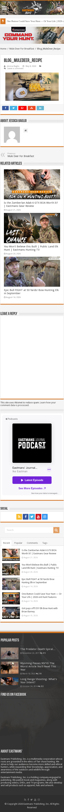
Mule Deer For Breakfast (21, 48)
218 (40, 673)
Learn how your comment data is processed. (28, 404)
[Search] (56, 530)
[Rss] (19, 517)
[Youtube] (38, 517)
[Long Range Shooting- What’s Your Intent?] (9, 681)
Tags (44, 543)
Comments (32, 543)
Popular (18, 543)
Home (3, 48)
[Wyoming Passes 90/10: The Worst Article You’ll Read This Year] (9, 668)
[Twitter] (32, 517)
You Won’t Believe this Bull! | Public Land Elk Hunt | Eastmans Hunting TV (31, 248)
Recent (6, 543)
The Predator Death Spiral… (37, 649)
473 (44, 653)
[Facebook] (25, 517)
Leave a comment (15, 68)
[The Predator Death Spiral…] (9, 653)
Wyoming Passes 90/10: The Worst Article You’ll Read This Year (38, 666)
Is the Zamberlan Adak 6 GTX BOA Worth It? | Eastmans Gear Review (31, 204)
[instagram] (45, 517)
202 (42, 686)
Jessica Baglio (13, 66)
